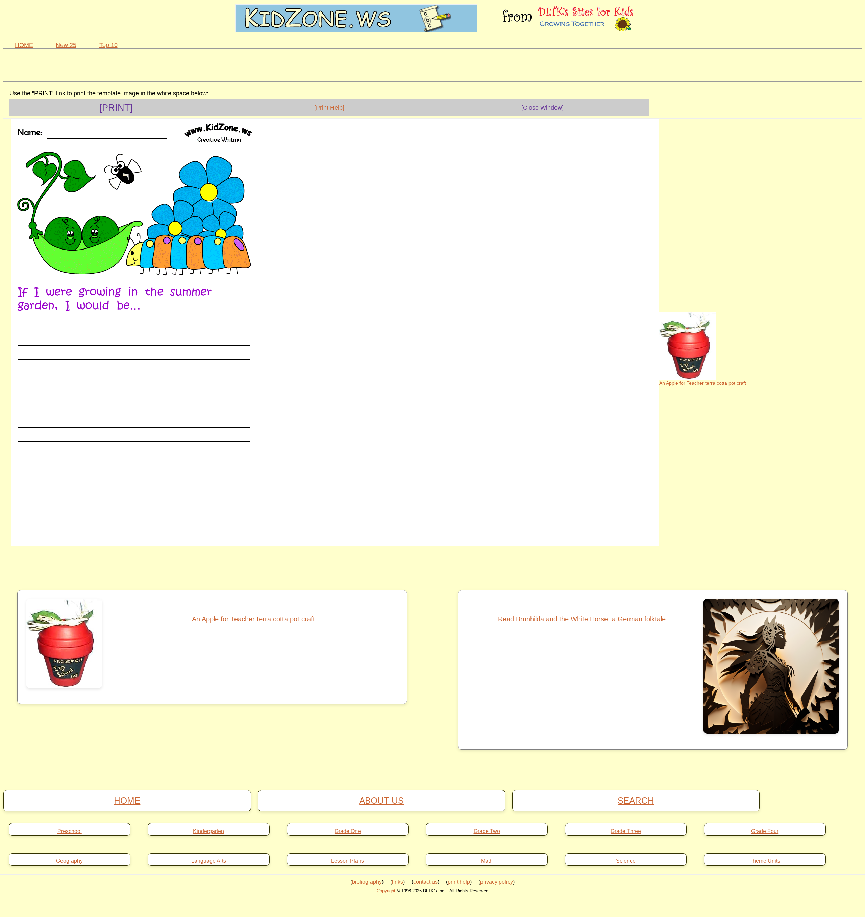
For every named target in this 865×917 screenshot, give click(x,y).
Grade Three (626, 831)
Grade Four (764, 831)
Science (626, 861)
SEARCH (636, 800)
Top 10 (108, 45)
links (397, 882)
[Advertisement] (432, 64)
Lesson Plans (347, 861)
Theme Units (764, 861)
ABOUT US (381, 800)
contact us (425, 882)
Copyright (386, 890)
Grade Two (487, 831)
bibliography (367, 882)
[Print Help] (329, 107)
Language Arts (208, 861)
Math (487, 861)
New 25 (66, 45)
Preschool (69, 831)
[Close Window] (542, 107)
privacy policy (496, 882)
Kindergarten (208, 831)
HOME (24, 45)
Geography (69, 861)
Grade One (348, 831)
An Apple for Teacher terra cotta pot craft (702, 383)
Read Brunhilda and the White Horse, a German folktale (582, 619)
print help (459, 882)
